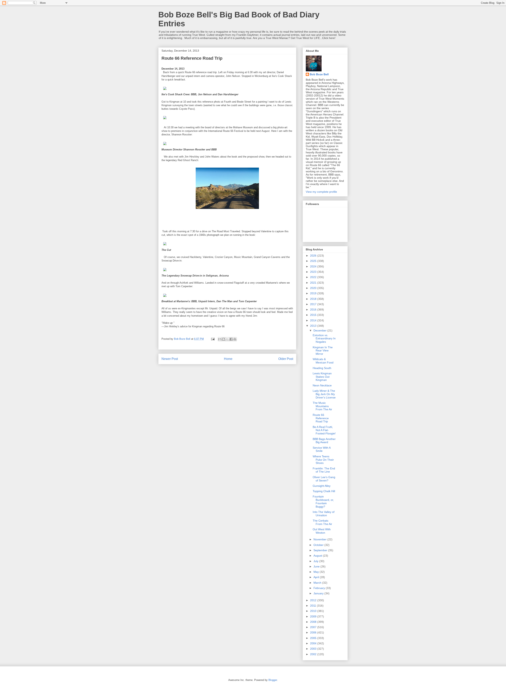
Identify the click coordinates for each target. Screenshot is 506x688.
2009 (313, 616)
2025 (313, 260)
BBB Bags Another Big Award (324, 440)
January (318, 593)
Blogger (272, 680)
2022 (313, 277)
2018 (313, 298)
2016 (313, 309)
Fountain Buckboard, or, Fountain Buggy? (323, 501)
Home (228, 359)
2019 (313, 293)
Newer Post (169, 359)
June (316, 566)
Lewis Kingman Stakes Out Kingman (322, 377)
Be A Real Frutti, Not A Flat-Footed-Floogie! (324, 430)
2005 (313, 638)
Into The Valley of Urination (323, 513)
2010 (313, 610)
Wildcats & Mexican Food (323, 361)
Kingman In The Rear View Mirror (323, 351)
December (320, 330)
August (318, 555)
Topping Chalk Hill (324, 491)
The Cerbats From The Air (322, 522)
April (316, 577)
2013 (313, 325)
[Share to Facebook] (231, 339)
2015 (313, 314)
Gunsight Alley (321, 485)
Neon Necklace (322, 385)
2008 (313, 621)
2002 (313, 654)
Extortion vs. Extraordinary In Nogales (324, 339)
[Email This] (220, 339)
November (320, 539)
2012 (313, 600)
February (319, 588)
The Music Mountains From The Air (322, 406)
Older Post (285, 359)
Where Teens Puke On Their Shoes (323, 460)
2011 (313, 605)
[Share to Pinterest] (235, 339)
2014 (313, 320)
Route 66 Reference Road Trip (321, 418)
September (320, 550)
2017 (313, 304)
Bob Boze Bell (319, 74)
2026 (313, 255)
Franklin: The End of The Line (324, 470)
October (318, 544)
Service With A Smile (321, 449)
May (316, 571)
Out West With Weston (322, 531)
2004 (313, 643)
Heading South (322, 368)
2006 (313, 632)
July (316, 561)
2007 (313, 627)
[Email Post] (212, 338)
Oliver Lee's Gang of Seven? (324, 479)
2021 (313, 282)
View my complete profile (321, 191)
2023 (313, 271)
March (317, 582)
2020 (313, 288)
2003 (313, 648)
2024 (313, 266)
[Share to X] (227, 339)
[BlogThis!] (224, 339)
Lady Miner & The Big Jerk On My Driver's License (324, 394)
